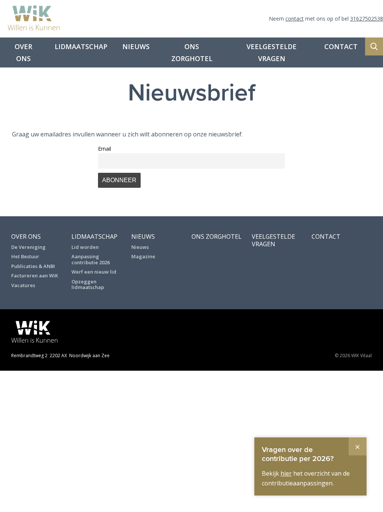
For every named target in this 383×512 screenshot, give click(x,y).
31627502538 (366, 18)
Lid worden (85, 247)
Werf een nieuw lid (93, 271)
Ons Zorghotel (191, 52)
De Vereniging (28, 247)
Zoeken (374, 46)
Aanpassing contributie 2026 (90, 259)
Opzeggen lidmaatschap (87, 284)
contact (294, 18)
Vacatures (23, 285)
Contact (341, 46)
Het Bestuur (25, 256)
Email (104, 148)
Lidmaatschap (81, 46)
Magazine (143, 256)
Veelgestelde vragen (271, 52)
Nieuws (136, 46)
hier (286, 473)
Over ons (23, 52)
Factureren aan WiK (34, 275)
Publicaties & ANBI (33, 266)
